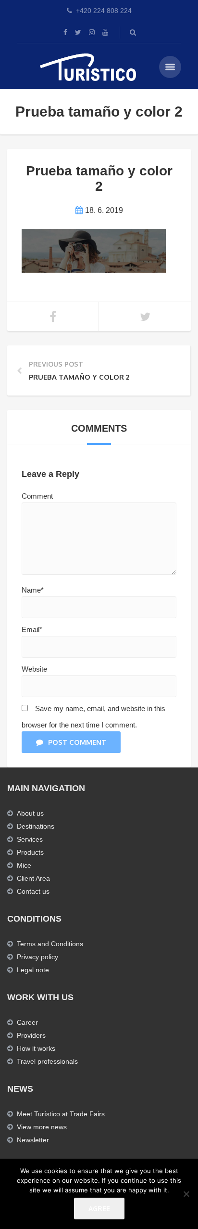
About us (30, 813)
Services (30, 839)
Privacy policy (37, 957)
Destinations (35, 826)
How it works (36, 1048)
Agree (99, 1208)
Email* (32, 629)
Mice (24, 865)
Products (30, 852)
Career (27, 1022)
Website (34, 669)
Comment (37, 496)
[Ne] (186, 1194)
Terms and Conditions (50, 944)
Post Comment (77, 742)
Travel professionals (47, 1061)
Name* (33, 590)
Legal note (33, 970)
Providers (31, 1035)
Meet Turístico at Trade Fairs (61, 1114)
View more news (42, 1127)
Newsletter (33, 1140)
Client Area (33, 878)
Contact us (33, 891)
